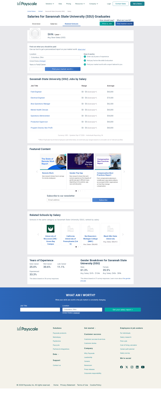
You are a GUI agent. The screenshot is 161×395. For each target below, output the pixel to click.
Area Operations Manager (40, 104)
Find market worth (124, 23)
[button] (36, 23)
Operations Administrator (40, 116)
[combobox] (55, 57)
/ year (57, 34)
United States (31, 11)
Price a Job (107, 23)
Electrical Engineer (38, 98)
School (40, 11)
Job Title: (23, 306)
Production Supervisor (39, 122)
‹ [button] (37, 171)
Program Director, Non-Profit (41, 128)
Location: (33, 54)
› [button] (124, 171)
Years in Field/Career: (38, 65)
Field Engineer (36, 92)
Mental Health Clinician (39, 110)
